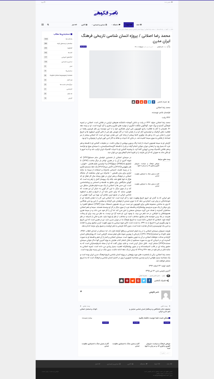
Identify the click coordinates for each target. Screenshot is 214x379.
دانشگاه (115, 25)
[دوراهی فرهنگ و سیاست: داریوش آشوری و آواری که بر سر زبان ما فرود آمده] (165, 166)
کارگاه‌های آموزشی (67, 57)
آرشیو (163, 276)
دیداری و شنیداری (99, 25)
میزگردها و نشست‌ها (66, 84)
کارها (128, 25)
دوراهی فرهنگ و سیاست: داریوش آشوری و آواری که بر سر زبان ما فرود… (147, 165)
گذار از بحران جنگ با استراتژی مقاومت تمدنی (147, 175)
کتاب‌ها (70, 52)
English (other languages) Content (61, 75)
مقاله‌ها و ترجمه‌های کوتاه (64, 43)
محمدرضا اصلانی (143, 276)
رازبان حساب (45, 371)
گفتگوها (70, 48)
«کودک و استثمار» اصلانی (88, 309)
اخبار (73, 25)
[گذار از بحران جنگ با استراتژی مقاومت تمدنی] (165, 176)
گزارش (70, 98)
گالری (83, 25)
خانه (137, 25)
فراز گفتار (69, 80)
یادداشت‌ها (83, 46)
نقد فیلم (70, 93)
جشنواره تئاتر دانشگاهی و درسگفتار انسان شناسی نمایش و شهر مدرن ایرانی (149, 310)
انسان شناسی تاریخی (155, 276)
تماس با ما (168, 2)
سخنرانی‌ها (69, 71)
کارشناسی (69, 89)
